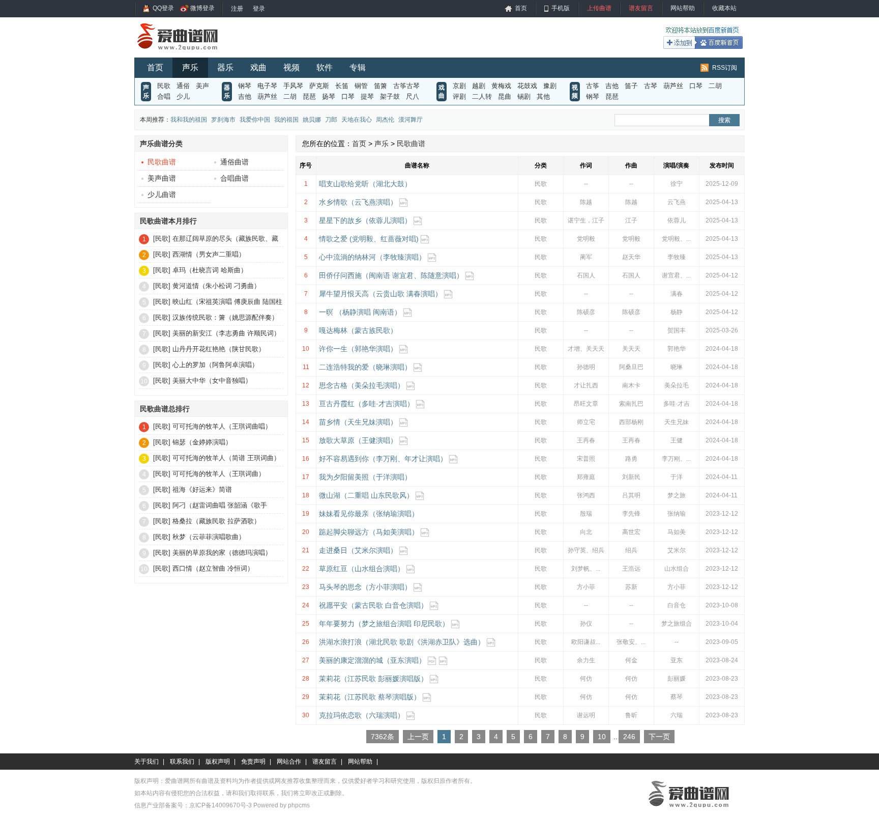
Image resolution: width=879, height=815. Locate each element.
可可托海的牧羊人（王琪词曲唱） (222, 426)
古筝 (592, 86)
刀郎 (331, 119)
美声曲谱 (162, 178)
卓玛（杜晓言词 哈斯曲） (209, 270)
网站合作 (289, 761)
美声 (202, 86)
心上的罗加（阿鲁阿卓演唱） (215, 365)
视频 (291, 67)
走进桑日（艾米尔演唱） (358, 550)
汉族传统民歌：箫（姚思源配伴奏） (225, 317)
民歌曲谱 (162, 162)
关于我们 (146, 761)
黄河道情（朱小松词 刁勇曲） (216, 286)
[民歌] (161, 238)
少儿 (183, 96)
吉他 (244, 96)
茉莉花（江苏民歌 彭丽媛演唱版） (373, 679)
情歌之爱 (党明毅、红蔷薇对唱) (369, 239)
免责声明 (253, 761)
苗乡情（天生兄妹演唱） (358, 422)
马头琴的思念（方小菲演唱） (365, 587)
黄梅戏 (501, 86)
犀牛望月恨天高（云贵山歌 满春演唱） (380, 294)
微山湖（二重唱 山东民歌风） (366, 495)
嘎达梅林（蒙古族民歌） (358, 330)
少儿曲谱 (162, 194)
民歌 (163, 86)
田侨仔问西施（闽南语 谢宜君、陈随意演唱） (391, 275)
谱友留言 (641, 8)
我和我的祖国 (188, 119)
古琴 (650, 86)
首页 (521, 8)
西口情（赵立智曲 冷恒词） (213, 568)
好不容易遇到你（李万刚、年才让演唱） (383, 459)
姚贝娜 (312, 119)
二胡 (290, 96)
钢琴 (244, 86)
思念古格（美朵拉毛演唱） (361, 385)
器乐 (225, 67)
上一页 (418, 737)
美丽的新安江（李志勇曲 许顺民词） (226, 333)
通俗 (183, 86)
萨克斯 (319, 86)
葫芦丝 (267, 96)
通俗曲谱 (234, 162)
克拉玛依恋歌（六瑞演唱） (361, 715)
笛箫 (380, 86)
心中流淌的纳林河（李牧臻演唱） (372, 257)
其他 (543, 96)
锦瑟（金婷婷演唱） (202, 442)
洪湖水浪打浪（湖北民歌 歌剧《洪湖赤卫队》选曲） (402, 642)
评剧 (459, 96)
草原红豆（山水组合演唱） (361, 569)
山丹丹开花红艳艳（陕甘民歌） (218, 349)
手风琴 (293, 86)
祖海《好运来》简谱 (202, 489)
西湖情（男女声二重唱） (208, 254)
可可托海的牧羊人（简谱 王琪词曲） (226, 458)
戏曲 (258, 67)
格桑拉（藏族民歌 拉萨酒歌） (216, 521)
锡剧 (524, 96)
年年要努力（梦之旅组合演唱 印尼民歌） (384, 624)
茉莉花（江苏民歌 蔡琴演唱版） (370, 697)
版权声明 (218, 761)
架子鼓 (390, 96)
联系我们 (182, 761)
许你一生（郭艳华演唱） (358, 349)
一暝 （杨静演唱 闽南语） (360, 312)
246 (629, 737)
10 (602, 737)
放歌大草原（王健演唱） (358, 440)
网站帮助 (682, 8)
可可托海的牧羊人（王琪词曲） (218, 473)
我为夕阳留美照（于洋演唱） (365, 477)
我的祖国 (286, 119)
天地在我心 (356, 119)
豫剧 (549, 86)
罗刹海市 (223, 119)
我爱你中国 (255, 119)
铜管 (361, 86)
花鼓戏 (527, 86)
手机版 (560, 8)
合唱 (163, 96)
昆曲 (504, 96)
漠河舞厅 (410, 119)
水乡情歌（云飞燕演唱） (358, 202)
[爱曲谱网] (183, 53)
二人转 (482, 96)
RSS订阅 (724, 67)
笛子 (631, 86)
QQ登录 (163, 8)
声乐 (190, 67)
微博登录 (202, 8)
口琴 (348, 96)
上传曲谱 (599, 8)
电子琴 (267, 86)
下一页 (659, 737)
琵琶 (309, 96)
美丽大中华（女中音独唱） (212, 380)
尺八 (412, 96)
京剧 (459, 86)
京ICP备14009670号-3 (220, 805)
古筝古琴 (406, 86)
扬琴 (328, 96)
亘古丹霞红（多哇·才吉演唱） (366, 404)
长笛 (341, 86)
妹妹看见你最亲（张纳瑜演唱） (369, 514)
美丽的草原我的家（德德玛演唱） (222, 552)
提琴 (367, 96)
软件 (324, 67)
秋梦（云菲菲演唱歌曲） (208, 537)
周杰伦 (385, 119)
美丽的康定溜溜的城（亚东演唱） (372, 660)
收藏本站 (724, 8)
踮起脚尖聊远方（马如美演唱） (369, 532)
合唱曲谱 (234, 178)
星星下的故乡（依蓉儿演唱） (365, 220)
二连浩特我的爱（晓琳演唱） (365, 367)
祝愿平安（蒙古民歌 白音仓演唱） (373, 605)
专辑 (357, 67)
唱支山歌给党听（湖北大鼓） (365, 184)
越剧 (478, 86)
